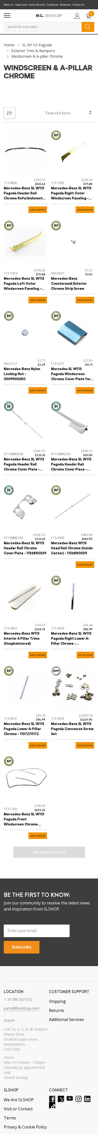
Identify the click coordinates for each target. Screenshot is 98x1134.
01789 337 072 (20, 999)
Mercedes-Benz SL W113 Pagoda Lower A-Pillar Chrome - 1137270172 (24, 729)
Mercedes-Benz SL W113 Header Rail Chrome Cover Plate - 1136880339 (25, 548)
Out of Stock (85, 655)
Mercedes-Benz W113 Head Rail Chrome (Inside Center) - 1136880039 (72, 548)
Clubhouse (52, 4)
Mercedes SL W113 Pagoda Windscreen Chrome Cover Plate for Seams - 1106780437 (70, 375)
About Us (9, 4)
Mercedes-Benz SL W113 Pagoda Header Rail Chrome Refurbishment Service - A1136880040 (24, 194)
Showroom (65, 4)
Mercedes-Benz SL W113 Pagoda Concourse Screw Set (72, 729)
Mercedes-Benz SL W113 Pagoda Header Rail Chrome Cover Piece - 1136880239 (71, 465)
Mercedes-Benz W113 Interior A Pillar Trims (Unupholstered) (21, 638)
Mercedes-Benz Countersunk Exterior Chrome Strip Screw (69, 283)
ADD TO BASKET (37, 209)
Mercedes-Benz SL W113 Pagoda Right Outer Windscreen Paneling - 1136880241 (71, 194)
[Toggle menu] (7, 15)
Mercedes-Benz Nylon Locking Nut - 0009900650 (22, 374)
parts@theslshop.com (21, 1008)
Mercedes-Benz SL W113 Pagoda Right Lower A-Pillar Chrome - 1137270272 (71, 639)
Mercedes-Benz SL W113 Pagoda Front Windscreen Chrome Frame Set (24, 820)
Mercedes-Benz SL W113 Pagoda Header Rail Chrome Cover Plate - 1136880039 (24, 465)
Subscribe (21, 947)
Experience (21, 4)
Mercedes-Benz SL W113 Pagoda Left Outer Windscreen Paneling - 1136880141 (24, 284)
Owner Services (37, 4)
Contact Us (78, 4)
